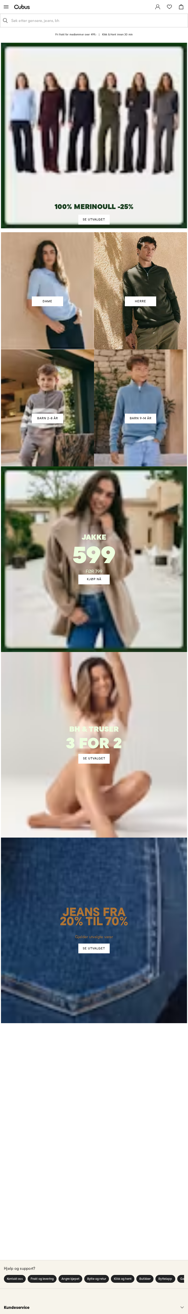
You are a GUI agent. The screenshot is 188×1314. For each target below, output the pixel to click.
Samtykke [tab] (33, 611)
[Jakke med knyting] (94, 545)
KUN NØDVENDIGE (36, 699)
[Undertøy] (94, 732)
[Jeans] (94, 902)
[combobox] (98, 20)
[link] (158, 7)
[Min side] (158, 7)
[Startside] (23, 6)
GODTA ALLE (152, 699)
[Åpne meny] (6, 7)
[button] (15, 1279)
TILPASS (91, 699)
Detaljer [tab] (94, 611)
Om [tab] (154, 611)
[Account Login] (90, 38)
